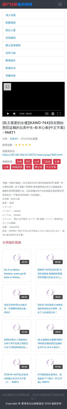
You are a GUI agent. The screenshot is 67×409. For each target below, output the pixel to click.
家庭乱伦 (11, 67)
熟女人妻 (11, 30)
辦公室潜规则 (13, 45)
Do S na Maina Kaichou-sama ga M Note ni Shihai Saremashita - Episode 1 (16, 277)
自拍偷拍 (11, 37)
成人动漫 (11, 15)
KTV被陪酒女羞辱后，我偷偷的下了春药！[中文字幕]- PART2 (50, 378)
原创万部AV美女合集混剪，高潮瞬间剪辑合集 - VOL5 (16, 308)
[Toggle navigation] (60, 4)
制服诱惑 (11, 22)
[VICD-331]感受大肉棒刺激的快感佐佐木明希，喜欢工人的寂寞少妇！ (50, 308)
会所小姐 (11, 52)
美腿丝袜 (11, 75)
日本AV (14, 138)
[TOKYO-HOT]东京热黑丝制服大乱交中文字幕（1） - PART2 (16, 378)
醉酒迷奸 (11, 60)
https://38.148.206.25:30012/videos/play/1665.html (32, 154)
